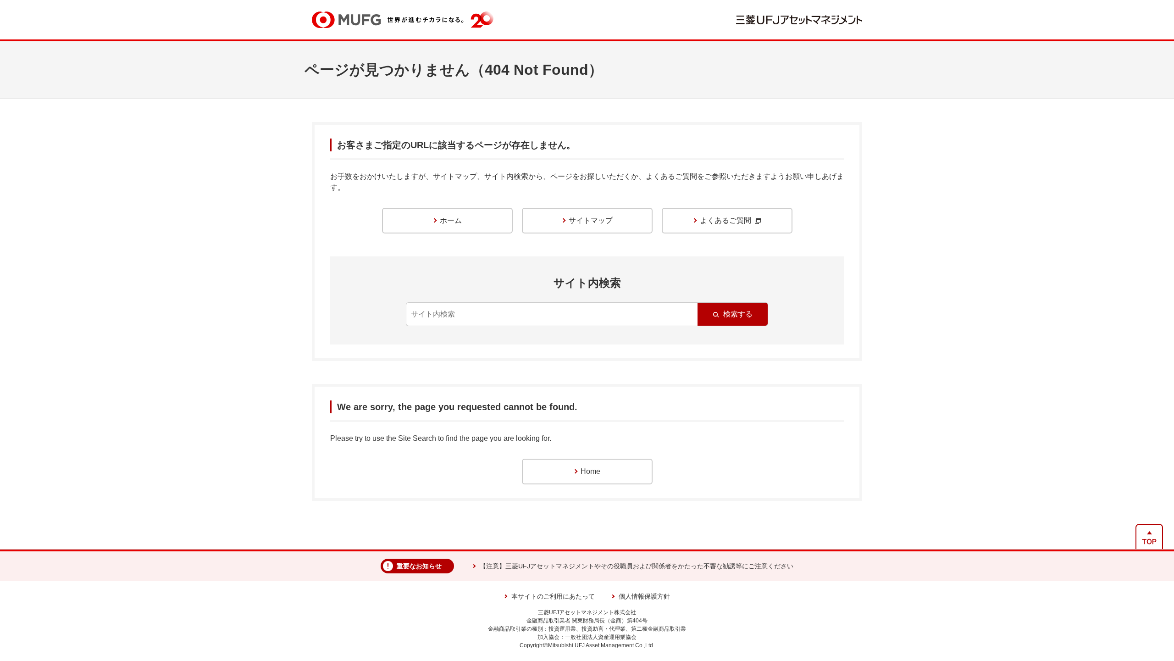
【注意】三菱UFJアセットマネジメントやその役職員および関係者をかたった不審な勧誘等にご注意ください (636, 566)
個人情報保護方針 (644, 596)
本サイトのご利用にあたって (553, 596)
